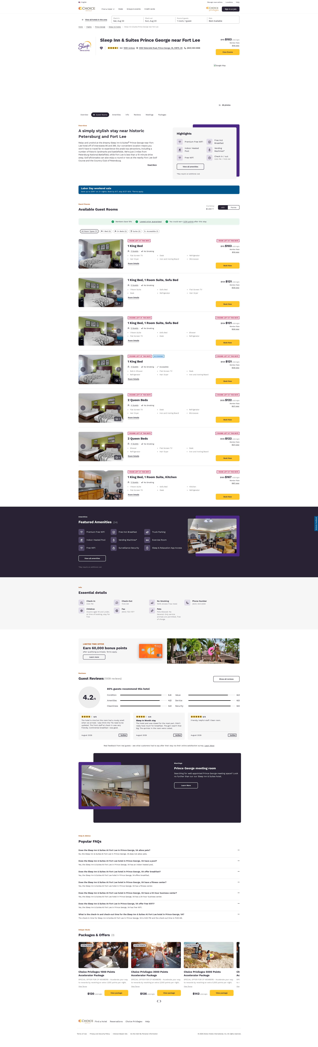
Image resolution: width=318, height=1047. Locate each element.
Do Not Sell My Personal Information (144, 1034)
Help (237, 2)
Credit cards (149, 9)
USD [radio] (223, 207)
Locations (229, 2)
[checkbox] (89, 231)
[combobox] (108, 9)
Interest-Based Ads (120, 1034)
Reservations (116, 1021)
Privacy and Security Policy (100, 1034)
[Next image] (231, 536)
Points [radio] (233, 207)
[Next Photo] (118, 253)
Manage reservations (214, 2)
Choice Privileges (134, 1021)
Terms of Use (82, 1034)
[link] (94, 657)
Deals (120, 9)
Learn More (209, 746)
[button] (316, 523)
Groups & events (133, 9)
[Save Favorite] (101, 48)
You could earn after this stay (188, 222)
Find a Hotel (101, 1021)
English (83, 2)
